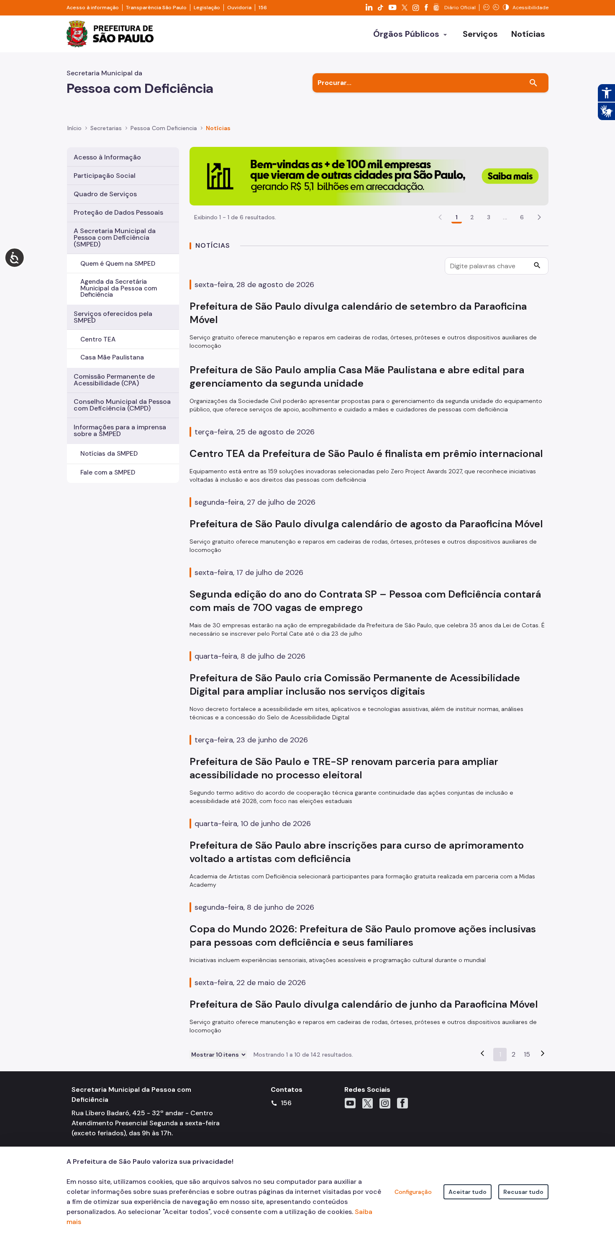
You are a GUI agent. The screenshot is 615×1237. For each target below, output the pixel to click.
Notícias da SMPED (109, 453)
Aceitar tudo (467, 1192)
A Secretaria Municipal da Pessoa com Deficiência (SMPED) (115, 237)
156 (263, 7)
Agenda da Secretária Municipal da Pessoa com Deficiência (118, 287)
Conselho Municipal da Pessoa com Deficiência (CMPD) (122, 405)
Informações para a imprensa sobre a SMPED (120, 430)
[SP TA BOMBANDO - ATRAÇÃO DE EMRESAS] (369, 175)
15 (527, 1054)
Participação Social (105, 175)
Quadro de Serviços (105, 194)
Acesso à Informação (107, 157)
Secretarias (106, 128)
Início (74, 128)
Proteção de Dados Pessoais (118, 212)
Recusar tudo (523, 1192)
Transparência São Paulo (156, 7)
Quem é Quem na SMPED (117, 263)
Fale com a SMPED (107, 472)
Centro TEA (97, 339)
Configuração (413, 1192)
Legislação (207, 7)
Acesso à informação (93, 7)
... (505, 217)
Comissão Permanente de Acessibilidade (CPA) (114, 380)
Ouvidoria (239, 7)
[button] (539, 217)
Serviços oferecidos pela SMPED (113, 317)
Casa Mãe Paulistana (112, 357)
